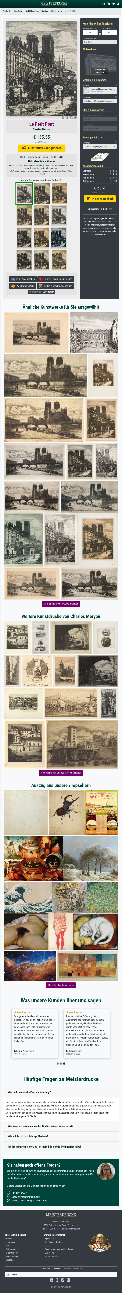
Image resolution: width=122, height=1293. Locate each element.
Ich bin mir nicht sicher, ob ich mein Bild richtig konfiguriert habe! (44, 1146)
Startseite (7, 11)
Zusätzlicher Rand (89, 38)
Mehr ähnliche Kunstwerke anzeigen (61, 603)
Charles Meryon (57, 11)
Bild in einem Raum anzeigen (57, 286)
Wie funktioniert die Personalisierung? (29, 1092)
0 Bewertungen (47, 292)
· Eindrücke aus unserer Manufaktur (58, 1249)
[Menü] (4, 4)
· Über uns (9, 1260)
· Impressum (10, 1242)
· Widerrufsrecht (11, 1253)
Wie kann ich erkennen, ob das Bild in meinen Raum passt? (40, 1126)
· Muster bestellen (51, 1256)
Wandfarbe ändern (24, 286)
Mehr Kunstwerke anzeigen (61, 985)
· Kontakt (8, 1238)
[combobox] (100, 42)
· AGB (7, 1245)
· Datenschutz (10, 1249)
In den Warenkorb (102, 199)
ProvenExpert (28, 1051)
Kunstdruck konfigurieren (44, 148)
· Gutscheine (49, 1253)
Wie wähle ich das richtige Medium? (28, 1136)
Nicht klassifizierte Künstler (37, 11)
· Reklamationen (11, 1256)
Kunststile (18, 11)
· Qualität (47, 1245)
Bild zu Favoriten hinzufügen (57, 279)
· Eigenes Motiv (50, 1238)
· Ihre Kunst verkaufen (53, 1242)
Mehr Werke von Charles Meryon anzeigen (61, 772)
